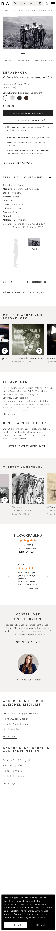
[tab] (28, 177)
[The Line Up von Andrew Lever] (28, 488)
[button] (53, 3)
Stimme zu (15, 925)
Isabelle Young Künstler (16, 724)
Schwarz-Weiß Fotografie (17, 760)
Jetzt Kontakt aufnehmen (26, 446)
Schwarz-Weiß (32, 189)
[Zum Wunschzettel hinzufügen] (39, 351)
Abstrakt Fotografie (14, 776)
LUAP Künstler (11, 729)
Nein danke (41, 925)
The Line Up (17, 507)
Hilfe (8, 60)
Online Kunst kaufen (13, 10)
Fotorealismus (15, 193)
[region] (28, 576)
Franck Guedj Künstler (15, 718)
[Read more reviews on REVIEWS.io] (28, 552)
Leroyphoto (15, 72)
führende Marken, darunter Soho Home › (25, 153)
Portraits (16, 196)
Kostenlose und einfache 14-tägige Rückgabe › (28, 137)
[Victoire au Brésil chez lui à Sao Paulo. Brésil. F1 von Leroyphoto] (28, 339)
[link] (40, 3)
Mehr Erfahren (39, 917)
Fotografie (31, 10)
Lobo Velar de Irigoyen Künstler (20, 713)
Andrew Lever (21, 510)
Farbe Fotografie (12, 765)
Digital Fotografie (12, 770)
